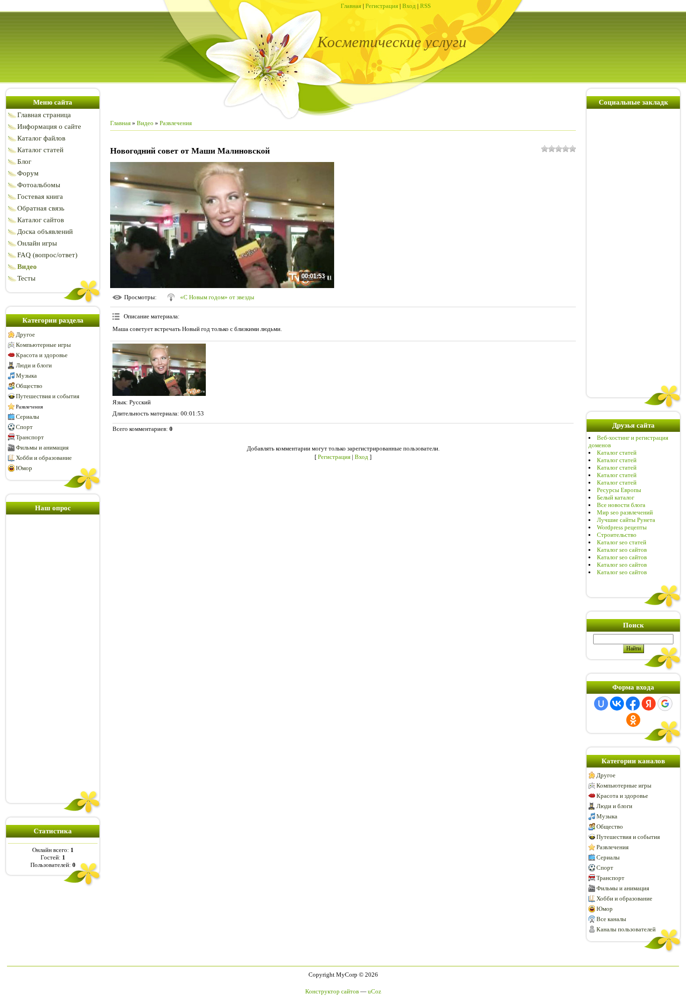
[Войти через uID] (601, 704)
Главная (351, 5)
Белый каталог (615, 497)
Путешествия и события (47, 396)
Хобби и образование (44, 457)
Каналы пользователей (626, 929)
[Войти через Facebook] (633, 704)
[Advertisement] (53, 657)
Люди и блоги (34, 365)
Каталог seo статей (621, 542)
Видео (145, 123)
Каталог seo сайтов (622, 549)
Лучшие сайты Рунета (626, 519)
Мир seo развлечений (625, 512)
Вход (409, 5)
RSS (425, 5)
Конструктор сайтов (332, 991)
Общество (29, 385)
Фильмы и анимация (42, 447)
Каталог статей (617, 452)
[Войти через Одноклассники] (633, 720)
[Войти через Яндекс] (649, 704)
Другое (25, 334)
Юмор (24, 468)
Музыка (26, 375)
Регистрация (381, 5)
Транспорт (30, 437)
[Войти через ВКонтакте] (617, 704)
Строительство (617, 534)
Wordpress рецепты (622, 527)
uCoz (374, 991)
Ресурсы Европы (619, 489)
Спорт (24, 426)
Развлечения (29, 406)
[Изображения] (159, 370)
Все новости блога (621, 504)
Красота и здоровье (42, 355)
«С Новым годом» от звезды (217, 297)
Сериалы (27, 416)
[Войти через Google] (665, 703)
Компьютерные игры (43, 344)
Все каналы (611, 919)
